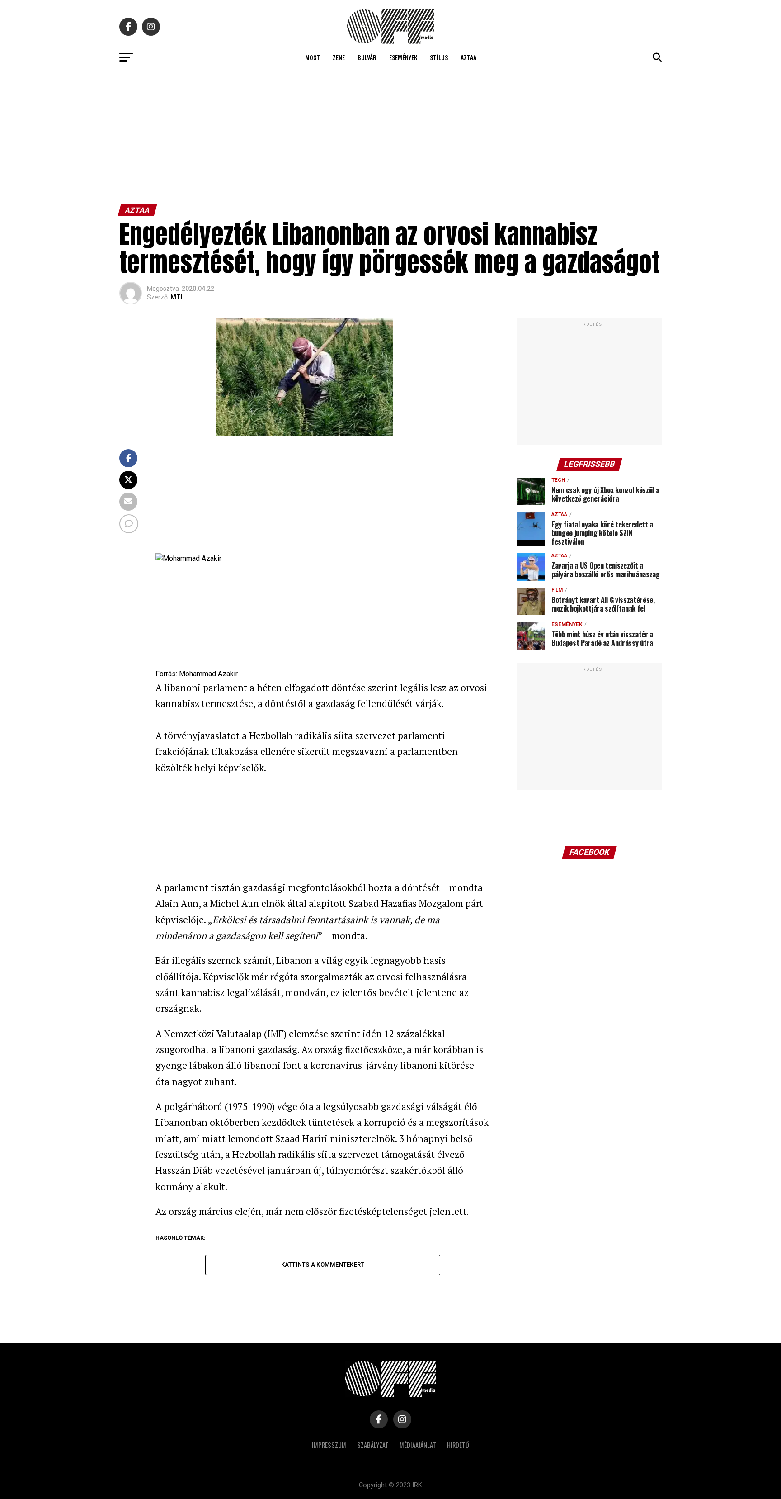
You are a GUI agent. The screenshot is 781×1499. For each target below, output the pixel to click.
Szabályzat (373, 1445)
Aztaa (468, 57)
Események (403, 57)
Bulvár (367, 57)
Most (312, 57)
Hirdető (458, 1445)
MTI (176, 297)
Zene (339, 57)
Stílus (439, 57)
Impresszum (329, 1445)
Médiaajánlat (418, 1445)
